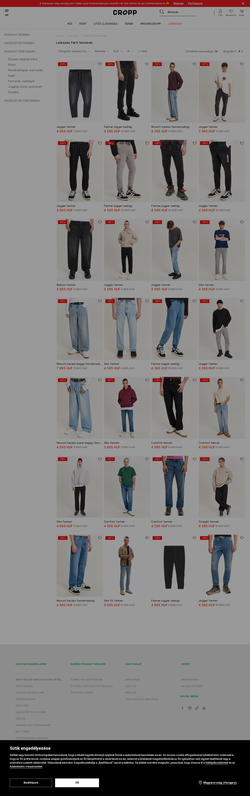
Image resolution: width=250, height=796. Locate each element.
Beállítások (31, 782)
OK (77, 782)
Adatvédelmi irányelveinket (26, 766)
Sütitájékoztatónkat (216, 762)
